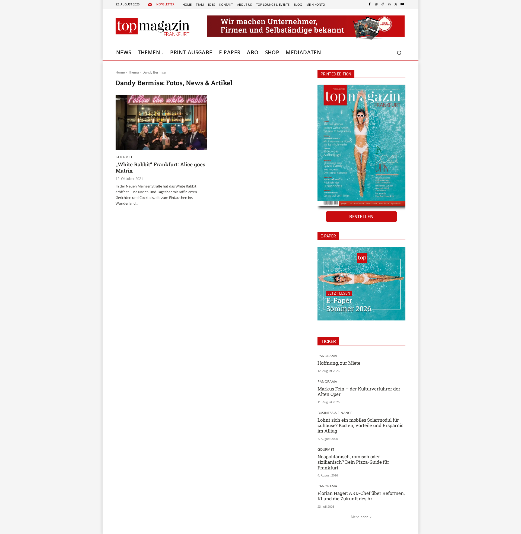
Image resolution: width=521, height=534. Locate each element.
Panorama (327, 356)
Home (120, 72)
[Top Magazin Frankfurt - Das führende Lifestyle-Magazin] (152, 27)
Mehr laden (359, 516)
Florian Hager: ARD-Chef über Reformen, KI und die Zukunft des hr (361, 496)
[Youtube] (402, 4)
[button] (399, 52)
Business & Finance (334, 413)
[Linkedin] (389, 4)
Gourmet (124, 157)
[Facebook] (369, 4)
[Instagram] (376, 4)
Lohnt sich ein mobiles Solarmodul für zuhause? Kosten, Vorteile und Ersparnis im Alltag (360, 425)
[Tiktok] (382, 4)
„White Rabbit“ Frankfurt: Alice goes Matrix (160, 167)
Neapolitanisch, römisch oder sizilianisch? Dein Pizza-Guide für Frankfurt (353, 462)
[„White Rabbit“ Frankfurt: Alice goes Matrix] (161, 122)
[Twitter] (395, 4)
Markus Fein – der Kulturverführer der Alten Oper (358, 391)
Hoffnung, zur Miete (338, 363)
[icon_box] (161, 4)
